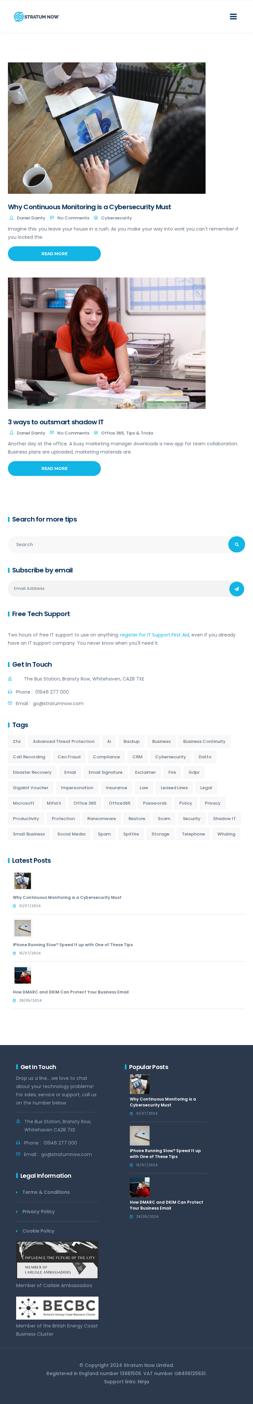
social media (71, 834)
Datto (205, 757)
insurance (116, 788)
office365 (119, 803)
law (144, 788)
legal (206, 788)
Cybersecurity (116, 218)
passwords (155, 803)
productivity (26, 818)
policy (185, 803)
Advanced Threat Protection (64, 741)
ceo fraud (69, 757)
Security (192, 818)
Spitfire (131, 834)
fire (172, 772)
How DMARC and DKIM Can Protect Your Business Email (71, 992)
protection (63, 818)
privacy (213, 803)
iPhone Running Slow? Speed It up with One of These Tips (73, 944)
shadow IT (224, 818)
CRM (137, 757)
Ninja (143, 1381)
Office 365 (112, 433)
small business (29, 834)
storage (160, 834)
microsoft (23, 803)
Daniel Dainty (31, 218)
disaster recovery (32, 772)
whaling (226, 834)
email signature (106, 772)
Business (161, 741)
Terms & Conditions (46, 1192)
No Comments (73, 218)
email (70, 772)
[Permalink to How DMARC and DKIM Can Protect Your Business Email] (25, 975)
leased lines (174, 788)
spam (104, 834)
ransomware (101, 818)
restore (136, 818)
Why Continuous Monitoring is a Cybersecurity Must (89, 207)
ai (109, 741)
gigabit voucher (30, 788)
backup (132, 741)
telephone (193, 834)
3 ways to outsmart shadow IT (55, 422)
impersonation (77, 788)
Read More (55, 253)
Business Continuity (204, 741)
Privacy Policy (38, 1211)
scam (164, 818)
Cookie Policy (38, 1231)
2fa (16, 741)
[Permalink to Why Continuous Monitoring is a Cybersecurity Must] (25, 881)
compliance (106, 757)
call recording (29, 757)
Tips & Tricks (139, 433)
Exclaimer (145, 772)
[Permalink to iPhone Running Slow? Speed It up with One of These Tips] (25, 928)
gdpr (194, 772)
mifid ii (54, 803)
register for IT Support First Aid (154, 635)
